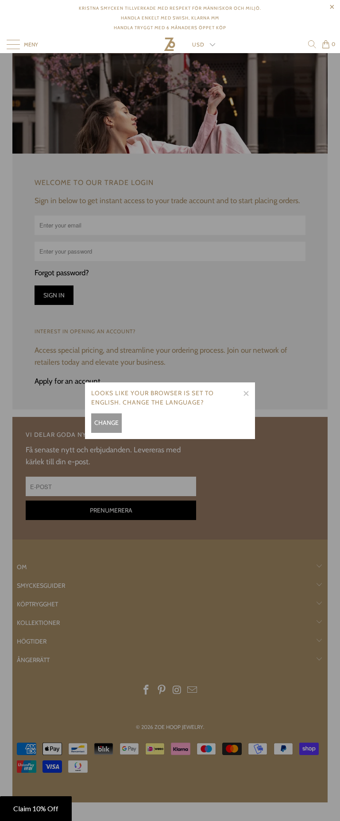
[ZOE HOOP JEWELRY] (170, 44)
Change (106, 423)
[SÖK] (312, 44)
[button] (36, 808)
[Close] (245, 391)
